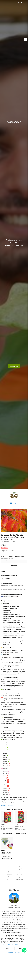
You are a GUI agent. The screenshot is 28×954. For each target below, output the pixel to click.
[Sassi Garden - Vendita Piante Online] (14, 495)
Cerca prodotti (8, 869)
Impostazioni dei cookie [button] (14, 952)
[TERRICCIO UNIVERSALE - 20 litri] (21, 817)
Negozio (3, 507)
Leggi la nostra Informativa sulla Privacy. (10, 944)
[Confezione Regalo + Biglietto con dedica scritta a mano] (7, 843)
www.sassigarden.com (7, 805)
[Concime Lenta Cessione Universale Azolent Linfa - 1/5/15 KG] (7, 817)
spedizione (4, 552)
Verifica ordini (8, 874)
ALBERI (9, 507)
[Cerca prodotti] (26, 39)
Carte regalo (19, 879)
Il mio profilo (19, 869)
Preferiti (19, 874)
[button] (6, 578)
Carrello (8, 879)
